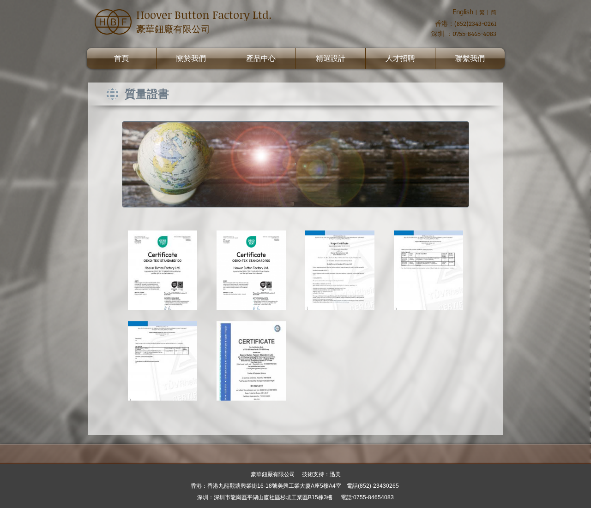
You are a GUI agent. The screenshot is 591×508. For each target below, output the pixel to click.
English (462, 11)
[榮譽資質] (162, 270)
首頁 (121, 58)
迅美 (335, 474)
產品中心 (261, 58)
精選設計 (330, 58)
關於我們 (191, 58)
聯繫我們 (470, 58)
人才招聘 (400, 58)
